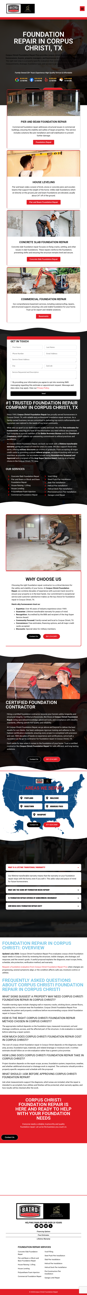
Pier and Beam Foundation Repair (43, 202)
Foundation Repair (43, 142)
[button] (82, 8)
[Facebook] (37, 1226)
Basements (43, 316)
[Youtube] (41, 1226)
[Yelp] (50, 1226)
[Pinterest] (46, 1226)
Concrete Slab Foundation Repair (44, 259)
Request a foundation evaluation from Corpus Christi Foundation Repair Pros (35, 967)
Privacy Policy (43, 388)
